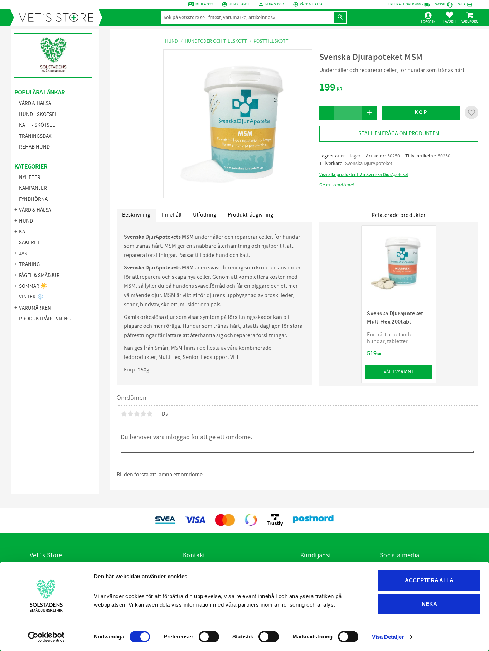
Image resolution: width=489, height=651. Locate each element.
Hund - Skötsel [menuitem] (38, 114)
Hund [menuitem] (26, 221)
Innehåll (171, 214)
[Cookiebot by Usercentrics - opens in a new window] (46, 637)
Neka (429, 604)
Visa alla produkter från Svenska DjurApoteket (363, 175)
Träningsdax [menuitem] (35, 136)
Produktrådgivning (250, 214)
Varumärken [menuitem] (35, 308)
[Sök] (340, 17)
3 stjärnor (137, 413)
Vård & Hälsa (311, 4)
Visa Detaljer (388, 637)
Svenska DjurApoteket (368, 163)
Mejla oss (204, 4)
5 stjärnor (149, 413)
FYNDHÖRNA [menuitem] (33, 199)
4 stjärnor (143, 413)
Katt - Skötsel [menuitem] (37, 125)
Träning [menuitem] (29, 264)
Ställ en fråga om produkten (398, 133)
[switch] (209, 636)
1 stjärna (124, 413)
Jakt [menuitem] (24, 253)
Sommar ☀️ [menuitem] (33, 286)
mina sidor (274, 4)
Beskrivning (136, 214)
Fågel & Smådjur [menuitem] (39, 275)
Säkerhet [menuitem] (31, 242)
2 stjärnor (130, 413)
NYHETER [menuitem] (29, 177)
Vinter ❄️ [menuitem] (31, 296)
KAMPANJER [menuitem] (33, 188)
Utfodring (204, 214)
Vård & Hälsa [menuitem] (35, 103)
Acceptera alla (429, 580)
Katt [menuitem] (24, 231)
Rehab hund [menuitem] (34, 147)
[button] (449, 17)
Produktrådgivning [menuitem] (45, 318)
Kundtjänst (239, 4)
